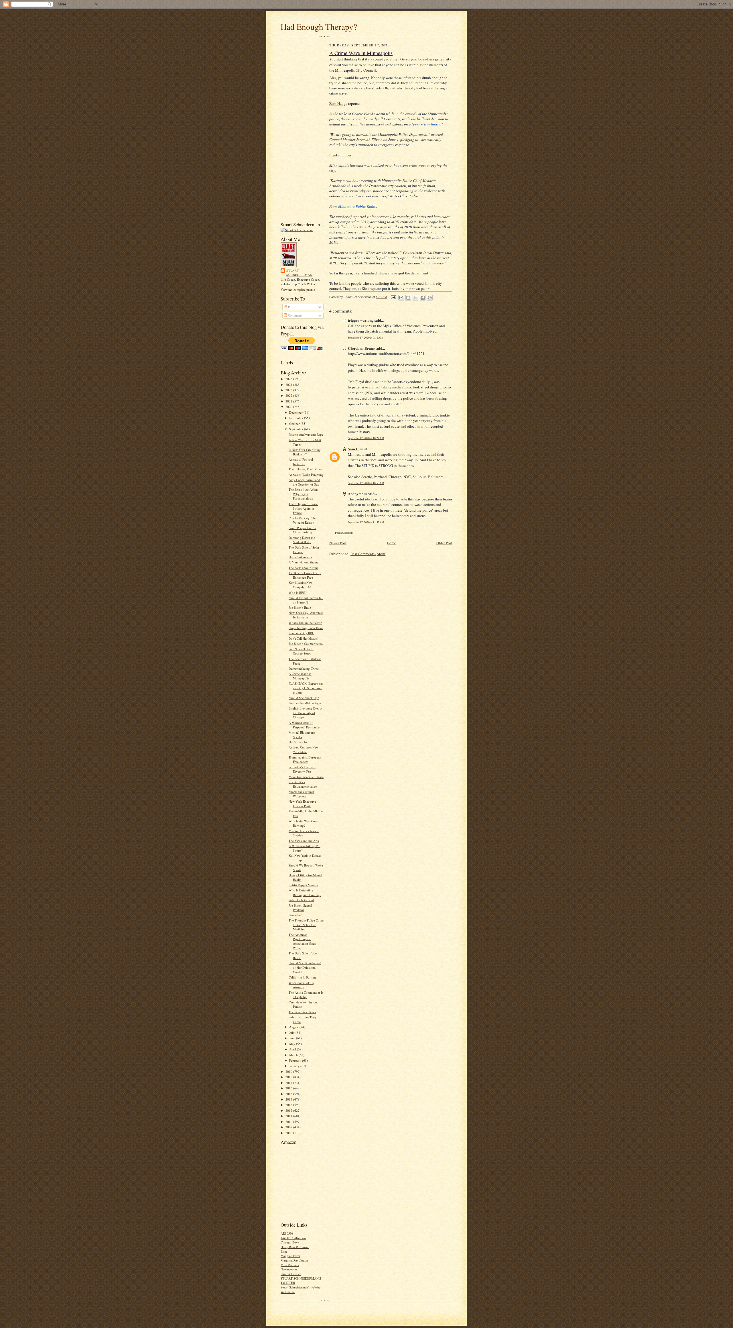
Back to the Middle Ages (305, 703)
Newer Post (337, 542)
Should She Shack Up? (304, 698)
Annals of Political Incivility (301, 461)
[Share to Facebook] (422, 297)
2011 (289, 1116)
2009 (289, 1127)
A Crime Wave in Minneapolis (300, 675)
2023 (289, 390)
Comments (294, 315)
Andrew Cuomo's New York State (303, 749)
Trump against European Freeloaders (305, 759)
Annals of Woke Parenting (306, 474)
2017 (289, 1083)
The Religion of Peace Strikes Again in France (303, 508)
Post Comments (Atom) (368, 553)
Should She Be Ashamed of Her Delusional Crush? (305, 967)
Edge (284, 1251)
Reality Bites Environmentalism (303, 784)
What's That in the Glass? (305, 622)
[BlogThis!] (408, 297)
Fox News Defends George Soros (301, 651)
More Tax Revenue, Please (306, 777)
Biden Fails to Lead (301, 900)
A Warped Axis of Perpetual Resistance (304, 724)
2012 (289, 1110)
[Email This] (401, 297)
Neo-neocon (289, 1269)
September (296, 429)
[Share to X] (415, 297)
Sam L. (353, 448)
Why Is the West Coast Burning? (303, 823)
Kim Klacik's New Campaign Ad (300, 584)
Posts (291, 307)
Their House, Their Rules (305, 469)
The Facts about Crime (303, 567)
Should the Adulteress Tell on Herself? (306, 600)
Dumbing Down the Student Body (302, 539)
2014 (289, 1099)
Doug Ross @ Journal (295, 1247)
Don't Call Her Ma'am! (303, 638)
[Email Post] (393, 296)
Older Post (444, 542)
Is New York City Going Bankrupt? (305, 451)
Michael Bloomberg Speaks (302, 734)
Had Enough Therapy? (319, 26)
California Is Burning (303, 977)
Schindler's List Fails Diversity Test (302, 769)
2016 (289, 1088)
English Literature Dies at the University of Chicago (305, 712)
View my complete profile (298, 289)
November (296, 418)
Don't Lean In (298, 742)
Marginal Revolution (294, 1260)
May (292, 1044)
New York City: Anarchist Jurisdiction (306, 614)
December (296, 412)
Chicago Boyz (290, 1242)
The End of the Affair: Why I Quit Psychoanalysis (303, 493)
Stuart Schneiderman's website (300, 1287)
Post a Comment (344, 533)
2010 (289, 1121)
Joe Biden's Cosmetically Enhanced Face (305, 575)
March (294, 1055)
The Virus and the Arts (304, 840)
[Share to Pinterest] (430, 297)
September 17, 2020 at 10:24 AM (366, 438)
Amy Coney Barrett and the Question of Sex (304, 482)
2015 (289, 1094)
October (295, 423)
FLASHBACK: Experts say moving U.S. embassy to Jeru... (306, 687)
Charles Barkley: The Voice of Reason (302, 520)
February (295, 1060)
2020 (289, 406)
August (294, 1027)
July (292, 1032)
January (294, 1066)
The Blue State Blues (302, 1012)
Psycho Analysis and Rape (306, 434)
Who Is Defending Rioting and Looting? (305, 892)
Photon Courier (291, 1274)
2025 (289, 379)
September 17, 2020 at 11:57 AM (366, 522)
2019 (289, 1071)
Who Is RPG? (298, 592)
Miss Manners (290, 1265)
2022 (289, 395)
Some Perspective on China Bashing (302, 530)
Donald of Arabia (300, 557)
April (293, 1049)
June (292, 1038)
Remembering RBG (301, 633)
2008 (289, 1133)
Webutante (288, 1292)
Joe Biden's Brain (300, 607)
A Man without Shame (303, 562)
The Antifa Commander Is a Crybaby (306, 994)
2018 (289, 1077)
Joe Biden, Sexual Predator (300, 907)
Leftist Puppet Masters (303, 885)
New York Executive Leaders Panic (302, 803)
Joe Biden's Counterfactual (306, 643)
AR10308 (287, 1233)
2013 (289, 1105)
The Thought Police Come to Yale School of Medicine (306, 924)
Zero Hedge (338, 103)
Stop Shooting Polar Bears (306, 628)
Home (391, 542)
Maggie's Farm (290, 1256)
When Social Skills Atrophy (301, 985)
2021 (289, 401)
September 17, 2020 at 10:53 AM (366, 483)
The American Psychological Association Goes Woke (302, 941)
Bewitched (295, 915)
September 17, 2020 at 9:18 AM (365, 337)
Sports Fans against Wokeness (301, 793)
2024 (289, 384)
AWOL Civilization (293, 1238)
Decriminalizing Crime (304, 668)
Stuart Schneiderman (299, 272)
